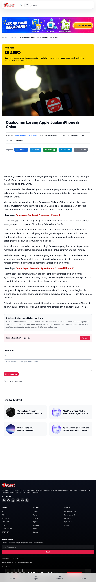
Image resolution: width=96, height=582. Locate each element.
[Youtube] (22, 500)
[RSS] (27, 500)
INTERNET (5, 532)
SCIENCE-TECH (7, 529)
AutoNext (36, 525)
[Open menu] (26, 5)
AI (2, 511)
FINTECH (5, 525)
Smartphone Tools (70, 511)
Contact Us (12, 562)
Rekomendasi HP (70, 515)
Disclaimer (28, 562)
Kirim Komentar (11, 374)
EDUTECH (5, 522)
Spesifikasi (68, 522)
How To (35, 518)
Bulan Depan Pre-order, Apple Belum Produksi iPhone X (45, 268)
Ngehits (35, 522)
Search (66, 525)
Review (35, 515)
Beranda (5, 37)
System (34, 5)
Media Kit (21, 562)
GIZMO (14, 37)
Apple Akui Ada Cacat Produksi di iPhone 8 (38, 215)
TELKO (4, 515)
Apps (35, 529)
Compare (67, 518)
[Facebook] (8, 500)
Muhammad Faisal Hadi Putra (25, 136)
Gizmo (35, 511)
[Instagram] (13, 500)
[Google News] (4, 500)
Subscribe (48, 552)
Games (35, 532)
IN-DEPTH (5, 518)
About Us (5, 562)
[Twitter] (18, 500)
